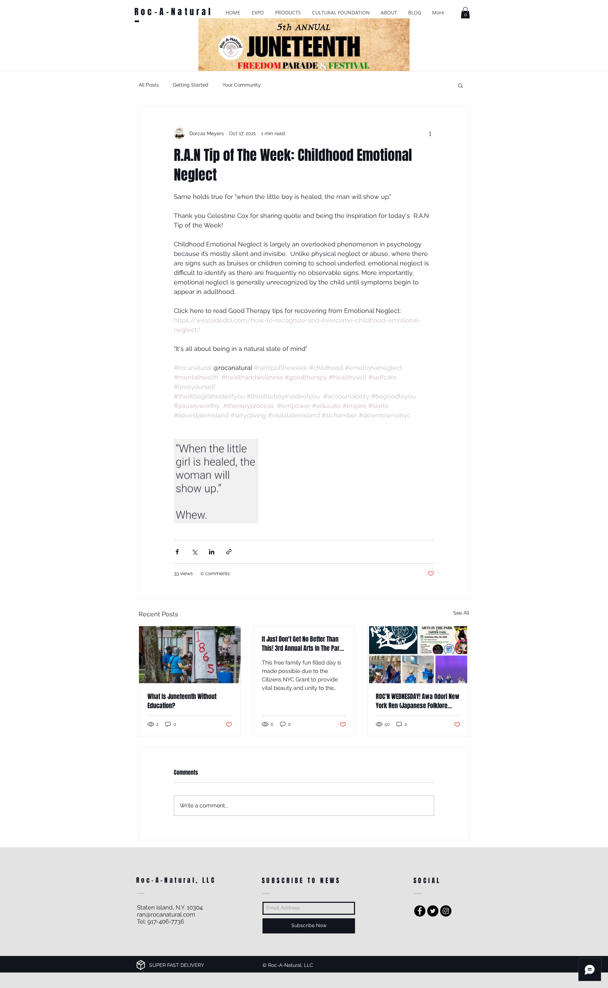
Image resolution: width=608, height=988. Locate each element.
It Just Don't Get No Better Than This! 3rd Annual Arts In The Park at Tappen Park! (302, 644)
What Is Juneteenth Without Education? (181, 701)
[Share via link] (229, 551)
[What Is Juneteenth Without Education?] (190, 654)
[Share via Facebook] (177, 551)
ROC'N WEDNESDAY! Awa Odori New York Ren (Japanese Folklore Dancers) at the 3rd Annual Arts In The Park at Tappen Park (418, 701)
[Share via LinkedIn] (211, 551)
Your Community (241, 85)
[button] (258, 12)
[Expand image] (216, 481)
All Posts (149, 85)
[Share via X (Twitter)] (194, 551)
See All (461, 613)
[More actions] (430, 133)
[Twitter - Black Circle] (432, 911)
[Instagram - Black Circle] (445, 911)
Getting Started (190, 85)
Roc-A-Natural (173, 12)
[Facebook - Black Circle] (419, 911)
